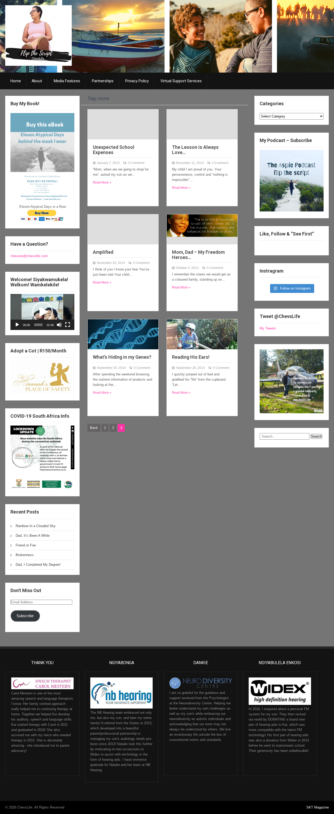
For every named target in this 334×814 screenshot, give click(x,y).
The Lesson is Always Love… (195, 149)
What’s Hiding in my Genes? (122, 357)
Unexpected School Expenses (113, 149)
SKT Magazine (317, 807)
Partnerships (103, 81)
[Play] (17, 324)
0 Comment (136, 163)
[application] (42, 312)
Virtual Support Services (181, 81)
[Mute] (59, 324)
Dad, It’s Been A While (33, 536)
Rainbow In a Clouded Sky (36, 526)
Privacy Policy (137, 81)
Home (15, 81)
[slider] (38, 324)
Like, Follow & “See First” (287, 234)
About (37, 81)
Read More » (102, 182)
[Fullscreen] (67, 324)
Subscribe (25, 616)
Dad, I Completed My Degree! (38, 565)
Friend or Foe (26, 545)
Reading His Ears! (191, 357)
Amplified (103, 252)
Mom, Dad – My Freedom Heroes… (198, 254)
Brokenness (25, 555)
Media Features (67, 81)
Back (94, 428)
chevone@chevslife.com (29, 256)
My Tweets (268, 328)
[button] (42, 312)
